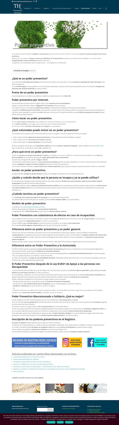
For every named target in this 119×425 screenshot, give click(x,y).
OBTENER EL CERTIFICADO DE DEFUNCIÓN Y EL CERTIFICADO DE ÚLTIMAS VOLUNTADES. (41, 366)
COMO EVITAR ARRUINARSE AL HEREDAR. (26, 359)
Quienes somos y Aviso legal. (97, 412)
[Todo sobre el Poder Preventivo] (59, 47)
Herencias (37, 8)
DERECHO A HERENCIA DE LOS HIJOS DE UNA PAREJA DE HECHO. (33, 364)
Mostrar (33, 70)
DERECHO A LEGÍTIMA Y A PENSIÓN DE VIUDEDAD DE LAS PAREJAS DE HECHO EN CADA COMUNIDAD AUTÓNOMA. (49, 369)
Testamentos (27, 8)
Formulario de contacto (68, 408)
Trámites (94, 8)
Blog (20, 8)
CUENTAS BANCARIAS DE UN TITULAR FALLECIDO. (29, 357)
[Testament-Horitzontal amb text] (26, 392)
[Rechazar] (117, 419)
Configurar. (69, 422)
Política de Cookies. (94, 411)
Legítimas (45, 8)
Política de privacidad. (95, 409)
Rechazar (60, 422)
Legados (76, 8)
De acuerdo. (51, 422)
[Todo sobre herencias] (59, 392)
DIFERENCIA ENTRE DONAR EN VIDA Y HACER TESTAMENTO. (32, 362)
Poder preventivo (85, 8)
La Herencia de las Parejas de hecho (61, 8)
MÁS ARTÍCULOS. (18, 371)
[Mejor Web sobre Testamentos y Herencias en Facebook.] (97, 347)
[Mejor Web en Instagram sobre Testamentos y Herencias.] (72, 347)
